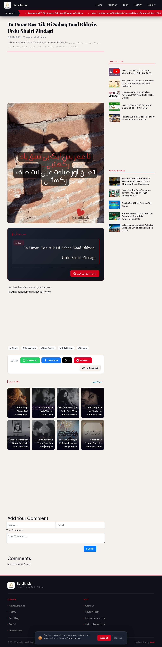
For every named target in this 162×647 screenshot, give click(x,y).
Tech (125, 4)
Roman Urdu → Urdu (95, 618)
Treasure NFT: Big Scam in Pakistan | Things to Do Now (37, 13)
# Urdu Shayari (66, 348)
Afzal (152, 642)
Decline (118, 638)
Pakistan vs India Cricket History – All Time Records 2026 (138, 118)
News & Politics (17, 605)
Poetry (138, 4)
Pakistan (112, 4)
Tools (150, 4)
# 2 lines (13, 348)
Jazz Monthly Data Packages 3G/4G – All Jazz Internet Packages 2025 (136, 193)
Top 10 (12, 624)
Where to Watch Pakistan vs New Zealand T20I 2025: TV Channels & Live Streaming (136, 181)
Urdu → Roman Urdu (95, 624)
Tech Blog (14, 618)
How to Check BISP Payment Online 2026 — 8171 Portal (136, 106)
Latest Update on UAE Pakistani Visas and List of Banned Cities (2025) (108, 13)
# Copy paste (29, 348)
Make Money (15, 630)
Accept (104, 638)
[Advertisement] (55, 77)
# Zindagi (82, 348)
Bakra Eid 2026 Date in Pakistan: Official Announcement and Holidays (138, 83)
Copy (20, 243)
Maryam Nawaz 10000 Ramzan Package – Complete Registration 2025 (137, 216)
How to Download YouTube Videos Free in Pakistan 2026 (136, 71)
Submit (90, 548)
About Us (89, 605)
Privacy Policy (73, 638)
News (99, 4)
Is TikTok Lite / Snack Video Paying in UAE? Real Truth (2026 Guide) (138, 95)
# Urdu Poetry (47, 348)
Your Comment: (15, 530)
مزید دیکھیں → (98, 381)
